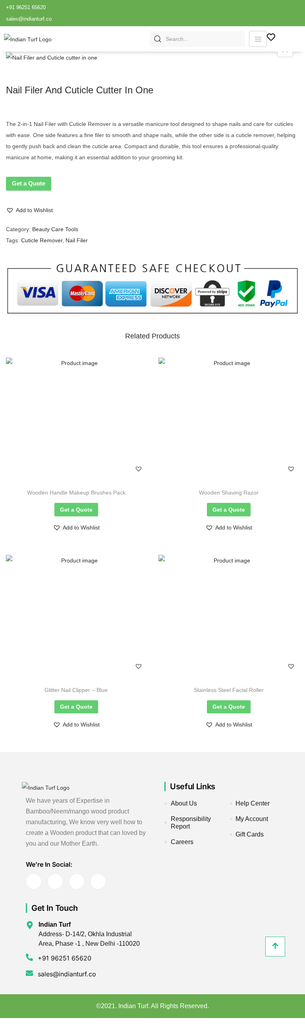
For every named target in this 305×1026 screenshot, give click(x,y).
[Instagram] (297, 13)
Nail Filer (77, 240)
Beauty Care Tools (55, 229)
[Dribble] (284, 13)
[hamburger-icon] (258, 39)
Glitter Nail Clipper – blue (76, 690)
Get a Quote (28, 183)
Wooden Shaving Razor (229, 492)
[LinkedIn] (270, 13)
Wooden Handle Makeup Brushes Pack (76, 492)
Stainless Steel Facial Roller (229, 690)
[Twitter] (257, 13)
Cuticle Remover (41, 240)
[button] (29, 210)
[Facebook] (243, 13)
